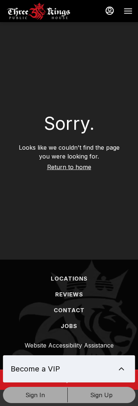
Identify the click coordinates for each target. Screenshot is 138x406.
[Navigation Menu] (128, 11)
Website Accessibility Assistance (69, 345)
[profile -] (109, 10)
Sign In (35, 395)
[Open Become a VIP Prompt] (121, 369)
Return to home (69, 167)
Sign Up (101, 395)
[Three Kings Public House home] (39, 11)
